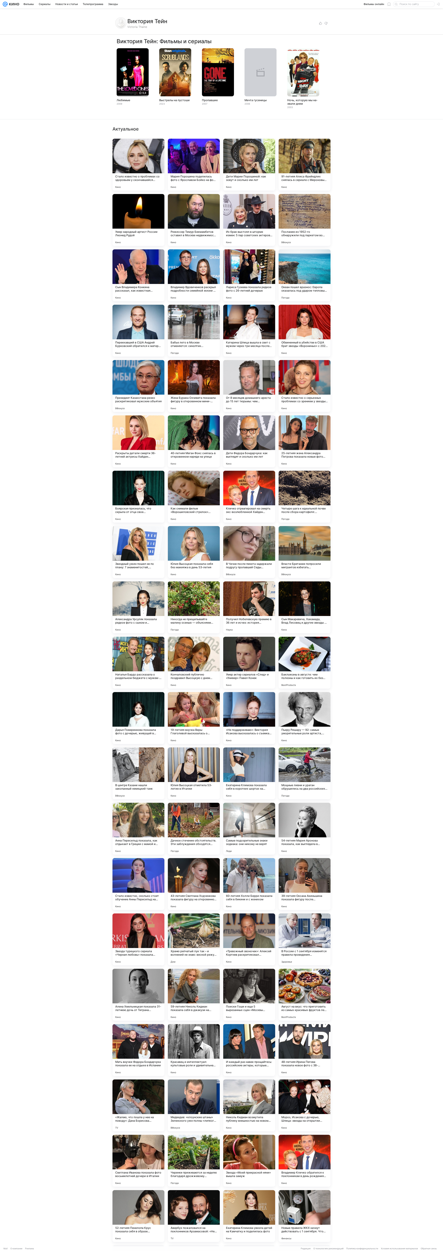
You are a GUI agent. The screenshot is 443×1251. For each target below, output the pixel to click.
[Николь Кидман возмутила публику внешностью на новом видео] (249, 1105)
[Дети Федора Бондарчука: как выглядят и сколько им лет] (249, 441)
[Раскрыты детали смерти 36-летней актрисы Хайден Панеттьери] (138, 441)
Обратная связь (429, 1248)
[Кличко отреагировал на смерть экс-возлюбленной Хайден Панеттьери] (249, 497)
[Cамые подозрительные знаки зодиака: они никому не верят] (249, 829)
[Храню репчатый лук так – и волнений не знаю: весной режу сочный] (194, 939)
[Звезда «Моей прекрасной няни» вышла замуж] (249, 1161)
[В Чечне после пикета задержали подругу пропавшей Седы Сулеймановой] (249, 552)
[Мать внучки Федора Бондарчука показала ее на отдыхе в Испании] (138, 1050)
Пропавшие (210, 100)
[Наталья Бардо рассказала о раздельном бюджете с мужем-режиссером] (138, 663)
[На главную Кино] (13, 4)
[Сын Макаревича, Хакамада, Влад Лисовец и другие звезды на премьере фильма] (305, 607)
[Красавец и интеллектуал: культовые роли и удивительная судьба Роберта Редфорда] (194, 1050)
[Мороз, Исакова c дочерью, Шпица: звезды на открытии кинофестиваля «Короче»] (305, 1105)
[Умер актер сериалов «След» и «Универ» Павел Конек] (249, 663)
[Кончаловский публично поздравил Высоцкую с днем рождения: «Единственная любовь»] (194, 663)
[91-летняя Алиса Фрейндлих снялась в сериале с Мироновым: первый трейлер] (305, 165)
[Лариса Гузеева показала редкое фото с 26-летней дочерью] (249, 275)
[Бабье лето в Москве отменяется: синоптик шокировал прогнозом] (194, 331)
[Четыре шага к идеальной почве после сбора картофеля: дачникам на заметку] (305, 497)
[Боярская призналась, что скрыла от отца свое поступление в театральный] (138, 497)
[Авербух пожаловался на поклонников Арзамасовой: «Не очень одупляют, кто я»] (194, 1216)
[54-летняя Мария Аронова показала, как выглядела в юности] (305, 829)
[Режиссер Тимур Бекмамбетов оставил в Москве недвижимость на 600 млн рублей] (194, 220)
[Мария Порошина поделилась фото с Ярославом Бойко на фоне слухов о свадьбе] (194, 165)
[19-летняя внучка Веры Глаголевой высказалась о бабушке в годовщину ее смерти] (194, 718)
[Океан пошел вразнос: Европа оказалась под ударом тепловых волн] (305, 275)
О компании (16, 1248)
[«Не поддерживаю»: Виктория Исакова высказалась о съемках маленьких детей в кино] (249, 718)
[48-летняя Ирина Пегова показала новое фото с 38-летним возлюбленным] (305, 1050)
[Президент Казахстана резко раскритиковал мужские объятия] (138, 386)
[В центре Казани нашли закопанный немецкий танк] (138, 773)
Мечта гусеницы (256, 100)
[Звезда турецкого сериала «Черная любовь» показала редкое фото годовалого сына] (138, 939)
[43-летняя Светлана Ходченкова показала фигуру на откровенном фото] (194, 884)
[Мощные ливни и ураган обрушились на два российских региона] (305, 773)
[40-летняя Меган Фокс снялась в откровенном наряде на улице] (194, 441)
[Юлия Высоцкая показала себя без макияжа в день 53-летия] (194, 552)
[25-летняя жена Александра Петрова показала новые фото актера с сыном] (305, 441)
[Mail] (5, 4)
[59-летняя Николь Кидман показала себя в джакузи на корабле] (194, 995)
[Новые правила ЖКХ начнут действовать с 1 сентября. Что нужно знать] (305, 1216)
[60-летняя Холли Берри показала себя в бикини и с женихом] (249, 884)
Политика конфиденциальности (362, 1248)
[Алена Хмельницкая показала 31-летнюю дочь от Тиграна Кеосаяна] (138, 995)
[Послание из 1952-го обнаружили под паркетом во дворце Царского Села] (305, 220)
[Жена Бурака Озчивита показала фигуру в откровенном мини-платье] (194, 386)
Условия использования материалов (399, 1248)
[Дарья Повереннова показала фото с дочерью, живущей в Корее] (138, 718)
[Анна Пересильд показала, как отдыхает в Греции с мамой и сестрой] (138, 829)
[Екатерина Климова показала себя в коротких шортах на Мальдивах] (249, 773)
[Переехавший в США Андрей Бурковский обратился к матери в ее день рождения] (138, 331)
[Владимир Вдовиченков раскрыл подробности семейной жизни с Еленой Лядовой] (194, 275)
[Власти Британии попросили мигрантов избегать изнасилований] (305, 552)
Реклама (29, 1248)
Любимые (123, 100)
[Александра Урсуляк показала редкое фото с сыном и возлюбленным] (138, 607)
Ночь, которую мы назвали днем (302, 101)
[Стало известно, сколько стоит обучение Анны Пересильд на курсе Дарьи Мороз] (138, 884)
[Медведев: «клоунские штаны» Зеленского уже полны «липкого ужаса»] (194, 1105)
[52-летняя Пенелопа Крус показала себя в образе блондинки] (138, 1216)
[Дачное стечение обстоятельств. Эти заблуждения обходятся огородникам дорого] (194, 829)
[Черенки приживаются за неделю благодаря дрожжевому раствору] (194, 1161)
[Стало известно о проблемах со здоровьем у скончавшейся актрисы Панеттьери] (138, 165)
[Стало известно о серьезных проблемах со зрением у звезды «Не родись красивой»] (305, 386)
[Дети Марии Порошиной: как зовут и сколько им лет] (249, 165)
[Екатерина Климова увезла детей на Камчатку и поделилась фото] (249, 1216)
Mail (5, 1248)
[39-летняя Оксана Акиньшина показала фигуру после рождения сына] (305, 884)
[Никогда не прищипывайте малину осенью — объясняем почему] (194, 607)
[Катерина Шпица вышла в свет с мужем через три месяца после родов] (249, 331)
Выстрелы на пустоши (174, 100)
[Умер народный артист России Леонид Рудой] (138, 220)
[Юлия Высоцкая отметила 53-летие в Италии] (194, 773)
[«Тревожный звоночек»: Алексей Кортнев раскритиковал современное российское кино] (249, 939)
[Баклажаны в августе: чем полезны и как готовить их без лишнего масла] (305, 663)
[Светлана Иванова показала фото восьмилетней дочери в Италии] (138, 1161)
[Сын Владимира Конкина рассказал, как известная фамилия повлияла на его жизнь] (138, 275)
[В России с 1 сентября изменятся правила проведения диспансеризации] (305, 939)
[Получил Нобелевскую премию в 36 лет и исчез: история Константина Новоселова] (249, 607)
